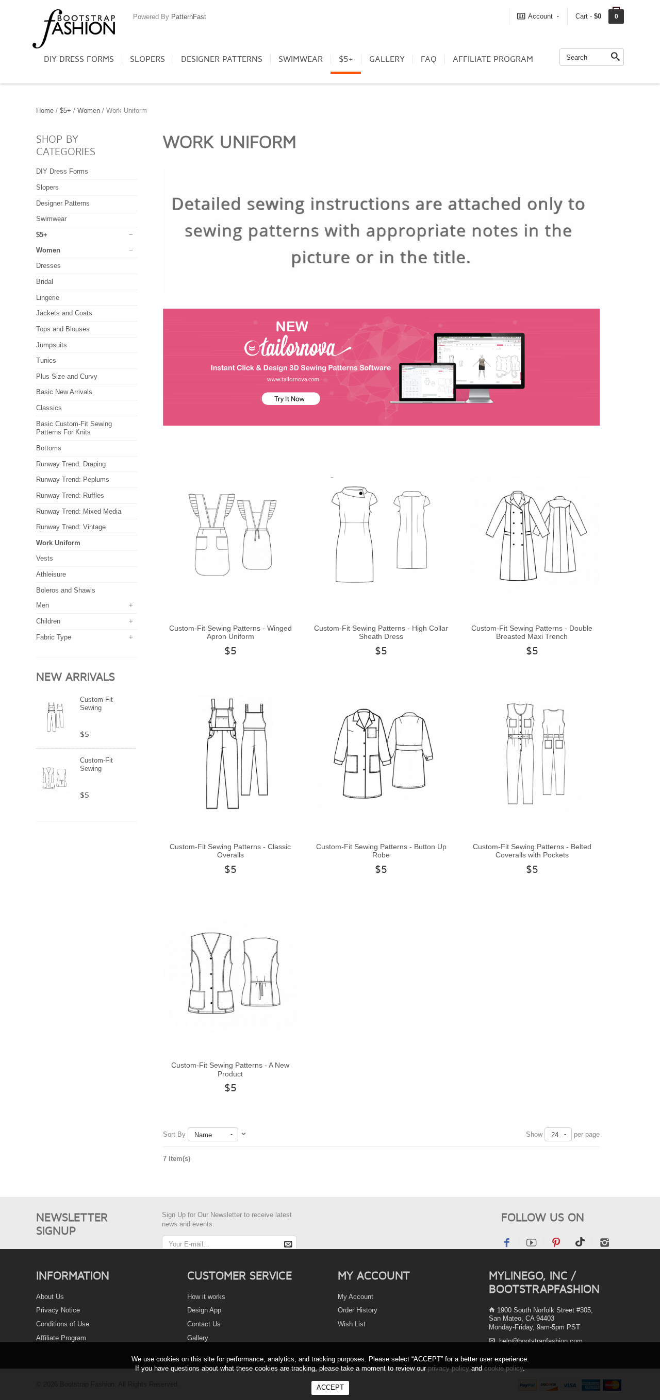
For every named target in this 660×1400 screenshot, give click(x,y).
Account (540, 16)
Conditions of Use (62, 1324)
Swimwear (300, 59)
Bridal (44, 281)
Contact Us (204, 1324)
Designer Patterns (221, 59)
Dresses (48, 265)
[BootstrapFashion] (73, 28)
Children (48, 621)
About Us (50, 1297)
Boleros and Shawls (65, 590)
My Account (355, 1297)
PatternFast (188, 17)
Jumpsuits (51, 345)
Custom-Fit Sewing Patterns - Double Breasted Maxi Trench (531, 632)
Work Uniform (58, 543)
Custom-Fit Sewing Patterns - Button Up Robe (381, 850)
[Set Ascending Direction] (243, 1134)
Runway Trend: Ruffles (70, 495)
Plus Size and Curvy (66, 376)
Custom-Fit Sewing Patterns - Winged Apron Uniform (230, 632)
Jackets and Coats (64, 313)
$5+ (346, 59)
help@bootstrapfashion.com (541, 1341)
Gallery (387, 59)
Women (88, 110)
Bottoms (48, 448)
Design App (204, 1310)
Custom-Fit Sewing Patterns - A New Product (230, 1069)
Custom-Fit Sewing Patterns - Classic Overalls (230, 850)
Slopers (147, 59)
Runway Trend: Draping (71, 464)
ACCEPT (330, 1387)
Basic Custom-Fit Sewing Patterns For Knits (74, 428)
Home (45, 110)
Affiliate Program (493, 59)
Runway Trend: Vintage (71, 527)
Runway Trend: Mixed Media (78, 511)
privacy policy (448, 1368)
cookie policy (503, 1368)
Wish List (352, 1324)
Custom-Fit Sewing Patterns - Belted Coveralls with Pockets (532, 850)
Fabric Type (53, 637)
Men (42, 605)
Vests (44, 558)
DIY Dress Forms (79, 59)
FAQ (429, 59)
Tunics (46, 360)
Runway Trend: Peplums (72, 479)
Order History (357, 1310)
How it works (206, 1297)
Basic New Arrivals (64, 392)
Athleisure (51, 574)
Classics (49, 408)
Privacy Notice (58, 1310)
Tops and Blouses (63, 329)
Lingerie (47, 297)
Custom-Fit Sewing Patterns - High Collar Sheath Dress (381, 632)
